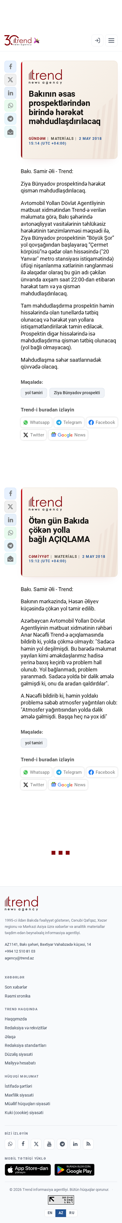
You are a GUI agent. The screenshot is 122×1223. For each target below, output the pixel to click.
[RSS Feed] (88, 1144)
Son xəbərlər (16, 987)
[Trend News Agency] (21, 903)
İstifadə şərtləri (18, 1086)
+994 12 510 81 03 (20, 951)
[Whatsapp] (10, 1144)
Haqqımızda (16, 1019)
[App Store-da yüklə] (28, 1170)
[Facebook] (23, 1144)
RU (71, 1213)
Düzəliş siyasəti (19, 1054)
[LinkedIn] (75, 1144)
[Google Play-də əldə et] (74, 1170)
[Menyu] (111, 40)
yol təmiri (34, 392)
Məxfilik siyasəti (19, 1095)
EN (50, 1213)
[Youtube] (49, 1144)
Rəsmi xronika (17, 996)
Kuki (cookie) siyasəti (24, 1112)
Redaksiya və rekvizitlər (26, 1027)
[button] (10, 66)
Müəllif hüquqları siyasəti (27, 1103)
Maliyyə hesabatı (20, 1063)
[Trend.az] (22, 40)
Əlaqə (10, 1036)
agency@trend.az (19, 958)
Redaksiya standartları (25, 1045)
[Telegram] (62, 1144)
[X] (36, 1144)
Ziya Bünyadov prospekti (77, 392)
